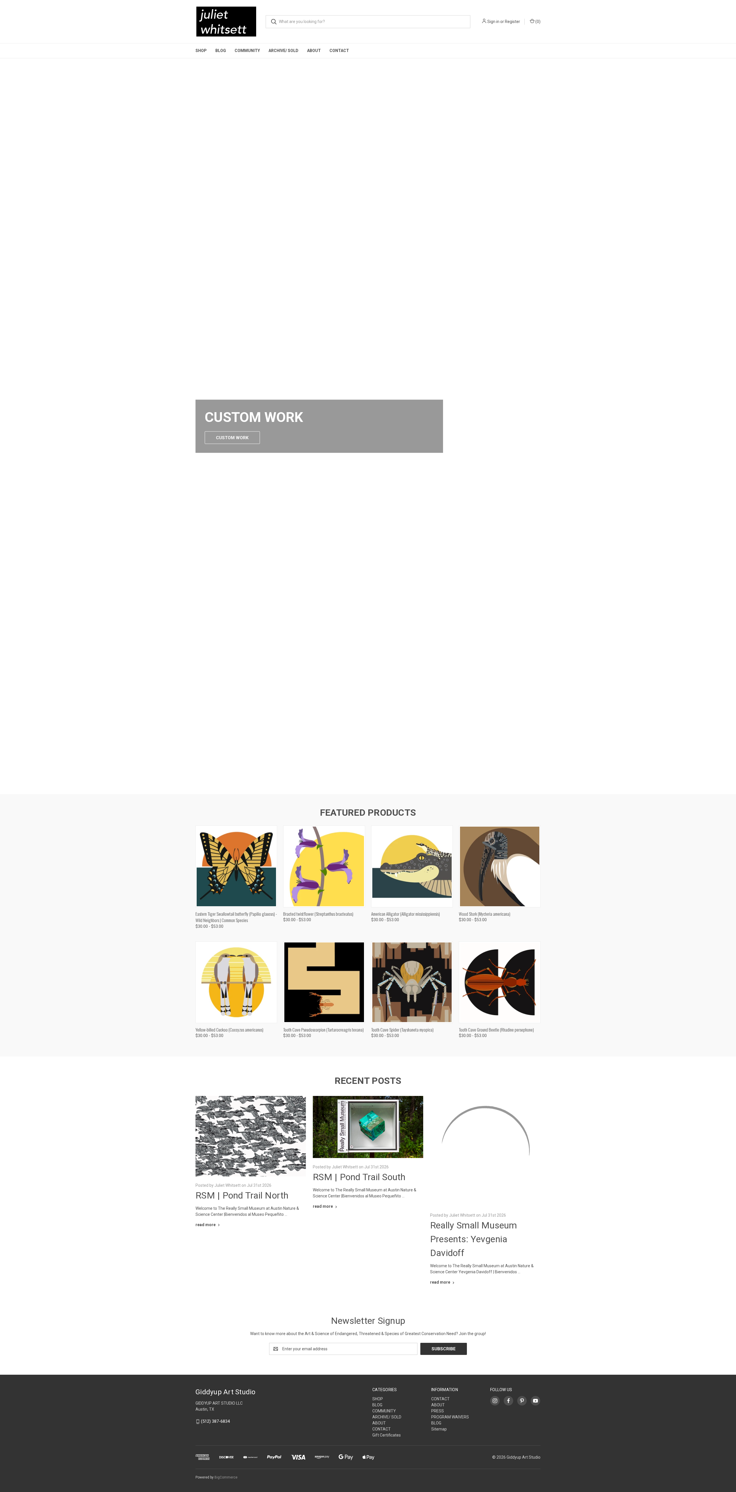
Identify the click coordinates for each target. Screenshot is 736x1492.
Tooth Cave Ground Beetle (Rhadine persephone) (496, 1029)
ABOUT (314, 50)
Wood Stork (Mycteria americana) (484, 914)
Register (512, 21)
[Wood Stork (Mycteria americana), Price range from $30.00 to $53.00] (499, 866)
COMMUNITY (247, 50)
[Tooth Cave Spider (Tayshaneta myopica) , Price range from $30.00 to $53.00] (412, 982)
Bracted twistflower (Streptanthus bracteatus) (318, 914)
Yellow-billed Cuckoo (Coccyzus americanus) (229, 1029)
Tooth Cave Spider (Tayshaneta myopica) (402, 1029)
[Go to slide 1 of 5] (731, 420)
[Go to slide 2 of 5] (362, 783)
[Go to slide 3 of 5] (368, 783)
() (537, 21)
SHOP (201, 50)
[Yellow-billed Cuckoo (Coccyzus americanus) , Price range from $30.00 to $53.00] (236, 982)
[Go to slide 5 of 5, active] (379, 783)
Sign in (493, 21)
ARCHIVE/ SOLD (283, 50)
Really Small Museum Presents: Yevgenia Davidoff (473, 1325)
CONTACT (339, 50)
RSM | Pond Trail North (242, 1195)
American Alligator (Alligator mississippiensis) (405, 914)
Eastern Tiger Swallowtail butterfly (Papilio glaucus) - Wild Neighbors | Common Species (236, 917)
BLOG (220, 50)
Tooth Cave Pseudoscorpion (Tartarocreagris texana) (323, 1029)
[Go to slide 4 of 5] (5, 420)
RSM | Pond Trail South (359, 1177)
